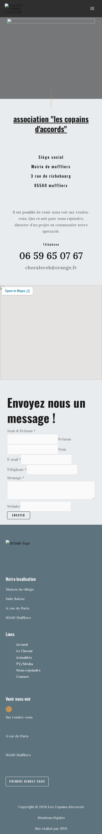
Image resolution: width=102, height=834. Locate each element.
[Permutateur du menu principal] (92, 9)
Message (15, 478)
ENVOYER (18, 515)
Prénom (64, 439)
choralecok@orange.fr (51, 267)
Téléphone (17, 469)
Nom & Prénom (21, 431)
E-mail (14, 459)
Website (13, 506)
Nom (62, 449)
